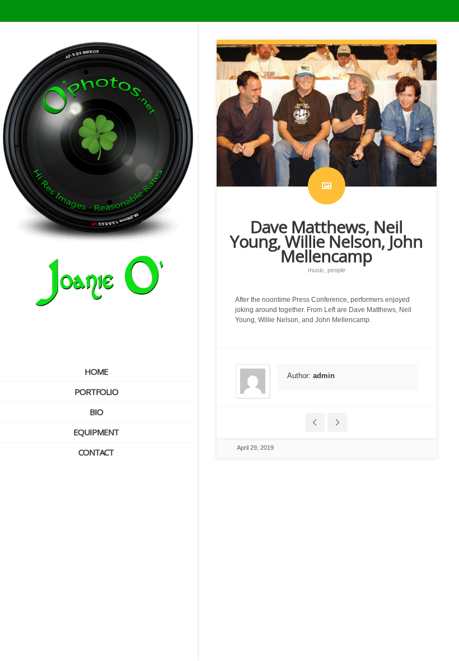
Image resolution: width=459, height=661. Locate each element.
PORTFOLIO (96, 391)
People (336, 270)
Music (316, 270)
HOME (96, 371)
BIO (96, 411)
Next (337, 422)
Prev (315, 422)
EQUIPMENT (96, 431)
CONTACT (96, 452)
